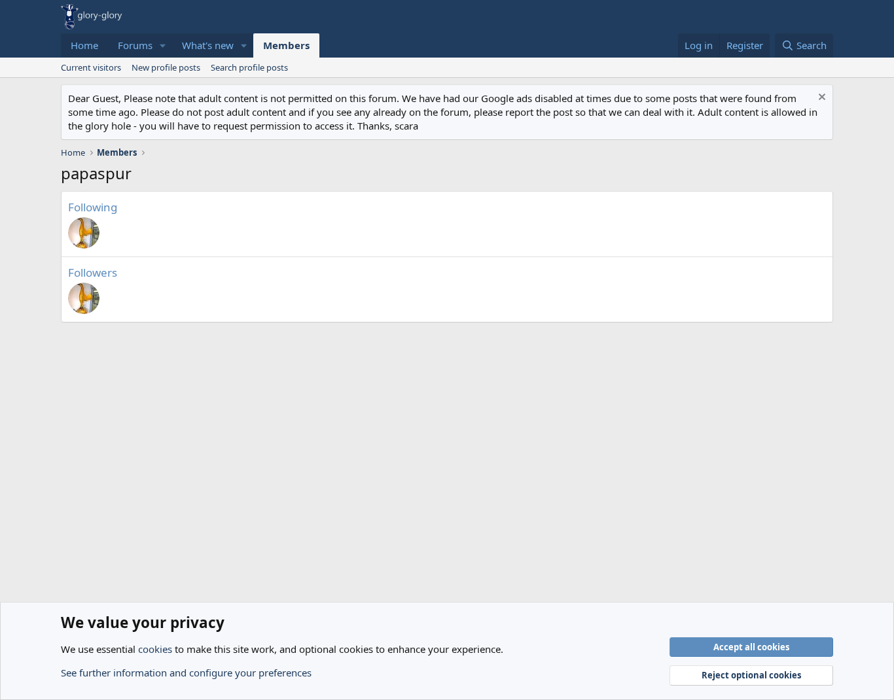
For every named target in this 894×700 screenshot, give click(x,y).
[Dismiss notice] (820, 98)
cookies (155, 649)
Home (84, 45)
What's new (208, 45)
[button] (163, 45)
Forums (135, 45)
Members (286, 45)
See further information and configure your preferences (186, 672)
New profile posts (166, 67)
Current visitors (91, 67)
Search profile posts (249, 67)
